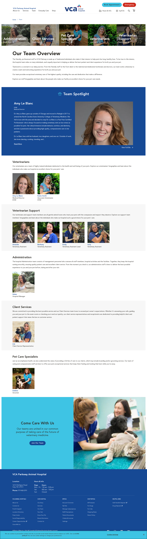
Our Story (40, 502)
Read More (18, 144)
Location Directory (18, 512)
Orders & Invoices (67, 518)
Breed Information (43, 518)
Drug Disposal (117, 506)
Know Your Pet (42, 515)
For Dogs (90, 506)
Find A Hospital (17, 509)
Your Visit (40, 512)
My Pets (64, 506)
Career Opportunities (19, 522)
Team (34, 11)
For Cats (90, 509)
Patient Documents (68, 515)
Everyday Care (43, 11)
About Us (16, 11)
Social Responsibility (18, 518)
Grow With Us (16, 524)
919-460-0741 (22, 490)
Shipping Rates (92, 512)
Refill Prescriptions (67, 512)
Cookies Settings (112, 534)
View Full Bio (126, 147)
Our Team (40, 509)
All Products (91, 502)
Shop (54, 11)
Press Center (16, 515)
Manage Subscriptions (69, 509)
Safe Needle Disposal (119, 503)
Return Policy (91, 515)
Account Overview (67, 502)
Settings (64, 521)
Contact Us (15, 506)
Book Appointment (112, 5)
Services (26, 11)
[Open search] (130, 10)
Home (14, 19)
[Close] (144, 534)
